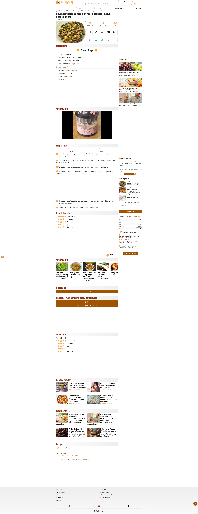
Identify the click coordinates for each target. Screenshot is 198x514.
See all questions (136, 251)
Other (138, 8)
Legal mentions (105, 497)
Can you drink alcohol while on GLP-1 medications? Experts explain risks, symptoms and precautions (102, 419)
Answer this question (124, 239)
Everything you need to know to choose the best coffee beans (77, 385)
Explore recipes (61, 453)
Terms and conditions (107, 495)
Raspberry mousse (132, 197)
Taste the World (65, 459)
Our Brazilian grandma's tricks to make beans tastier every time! (76, 398)
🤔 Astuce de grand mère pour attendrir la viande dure (128, 242)
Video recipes (61, 492)
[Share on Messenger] (95, 40)
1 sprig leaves (65, 76)
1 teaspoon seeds (67, 70)
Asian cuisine (76, 459)
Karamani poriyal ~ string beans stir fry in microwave (62, 276)
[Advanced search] (134, 4)
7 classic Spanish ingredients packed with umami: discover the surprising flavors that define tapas (77, 433)
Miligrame (123, 219)
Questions (119, 8)
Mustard (69, 70)
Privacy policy (105, 492)
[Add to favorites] (90, 32)
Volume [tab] (129, 216)
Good (68, 222)
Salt (59, 80)
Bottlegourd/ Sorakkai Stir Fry (75, 275)
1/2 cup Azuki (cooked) (68, 61)
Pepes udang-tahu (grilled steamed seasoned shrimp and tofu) (133, 192)
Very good (70, 219)
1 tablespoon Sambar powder (68, 64)
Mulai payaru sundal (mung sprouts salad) (133, 184)
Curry (65, 76)
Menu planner (129, 174)
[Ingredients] (2, 257)
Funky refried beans (116, 274)
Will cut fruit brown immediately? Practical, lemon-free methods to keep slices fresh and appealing (70, 419)
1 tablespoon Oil (63, 67)
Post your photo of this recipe (87, 305)
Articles (99, 8)
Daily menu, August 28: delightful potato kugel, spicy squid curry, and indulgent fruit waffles (108, 433)
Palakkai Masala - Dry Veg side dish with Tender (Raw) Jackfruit (89, 276)
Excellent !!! (70, 217)
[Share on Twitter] (108, 40)
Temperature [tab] (137, 216)
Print (137, 202)
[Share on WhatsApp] (102, 40)
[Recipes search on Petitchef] (131, 4)
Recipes (81, 8)
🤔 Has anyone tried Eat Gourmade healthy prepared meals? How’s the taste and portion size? (129, 236)
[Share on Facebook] (89, 40)
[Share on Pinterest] (115, 40)
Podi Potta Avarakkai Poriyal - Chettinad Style (103, 276)
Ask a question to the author (87, 292)
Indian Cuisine (86, 459)
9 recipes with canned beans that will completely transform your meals (108, 398)
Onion (74, 57)
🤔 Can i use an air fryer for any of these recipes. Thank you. (129, 246)
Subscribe (130, 211)
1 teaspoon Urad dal (65, 73)
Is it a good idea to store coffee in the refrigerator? (107, 385)
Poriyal (60, 448)
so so (68, 224)
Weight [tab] (122, 216)
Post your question (131, 253)
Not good (69, 227)
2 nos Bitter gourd (64, 54)
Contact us (104, 489)
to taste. (62, 80)
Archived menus (128, 202)
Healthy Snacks (76, 455)
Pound (122, 226)
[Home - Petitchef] (57, 11)
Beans (68, 448)
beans (70, 61)
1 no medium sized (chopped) (71, 57)
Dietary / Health (65, 455)
